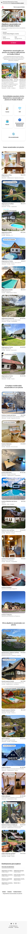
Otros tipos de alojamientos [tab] (8, 866)
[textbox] (7, 38)
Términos (16, 927)
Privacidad (10, 927)
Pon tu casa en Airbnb (19, 7)
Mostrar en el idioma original (17, 3)
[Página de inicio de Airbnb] (3, 7)
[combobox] (13, 34)
